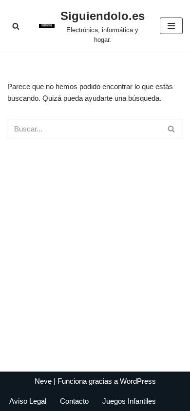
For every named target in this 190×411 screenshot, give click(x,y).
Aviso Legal (27, 401)
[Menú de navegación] (171, 26)
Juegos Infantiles (129, 401)
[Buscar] (15, 26)
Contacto (74, 401)
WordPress (138, 381)
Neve (43, 381)
